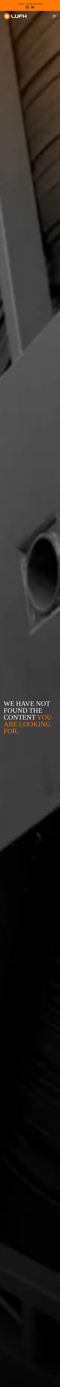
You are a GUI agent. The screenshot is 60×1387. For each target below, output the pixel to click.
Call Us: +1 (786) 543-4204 (30, 4)
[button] (54, 16)
